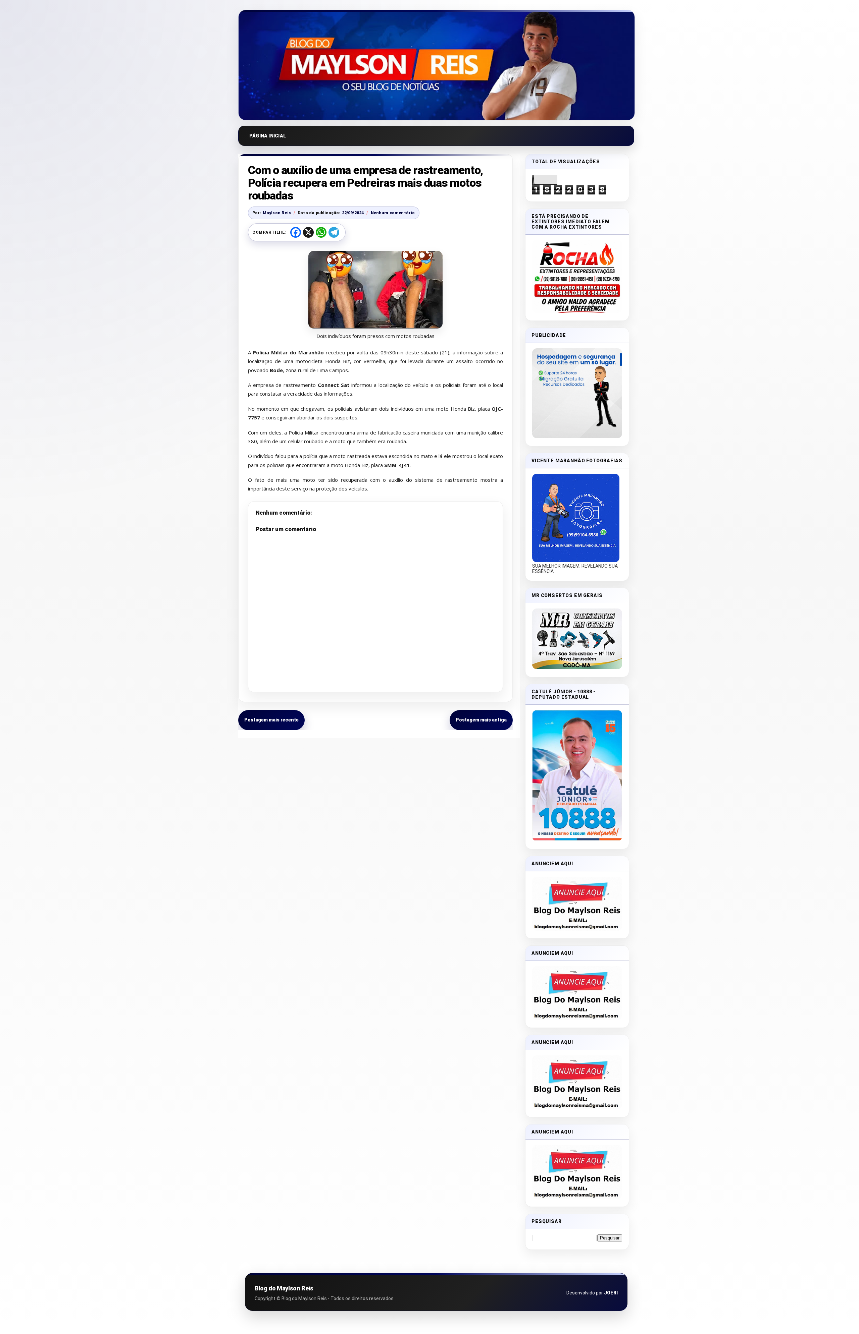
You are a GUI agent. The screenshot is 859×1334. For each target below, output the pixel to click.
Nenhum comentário (393, 213)
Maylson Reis (277, 213)
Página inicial (267, 135)
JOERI (611, 1292)
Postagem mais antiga (481, 719)
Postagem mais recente (271, 719)
